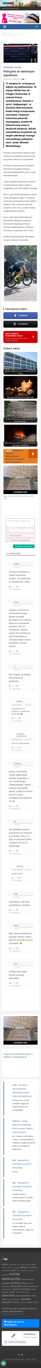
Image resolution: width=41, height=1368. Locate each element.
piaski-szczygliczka (28, 1279)
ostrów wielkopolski (15, 496)
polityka (23, 1283)
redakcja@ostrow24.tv (13, 1314)
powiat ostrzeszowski (21, 1289)
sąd (9, 1299)
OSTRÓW (17, 67)
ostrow (19, 79)
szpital (4, 1299)
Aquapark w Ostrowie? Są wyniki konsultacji (21, 1164)
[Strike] (16, 527)
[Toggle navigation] (5, 26)
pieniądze (6, 1283)
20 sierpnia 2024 (9, 79)
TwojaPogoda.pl (19, 1057)
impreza (9, 1267)
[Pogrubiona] (7, 527)
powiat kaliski (16, 1286)
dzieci (33, 1264)
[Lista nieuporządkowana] (21, 527)
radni (17, 1292)
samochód (8, 1295)
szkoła (33, 1296)
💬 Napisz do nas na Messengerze (14, 1323)
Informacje (8, 67)
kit (21, 870)
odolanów (5, 1275)
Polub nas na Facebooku (17, 1342)
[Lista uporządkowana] (18, 527)
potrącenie (5, 1286)
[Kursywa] (10, 527)
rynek (27, 1292)
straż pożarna (23, 1295)
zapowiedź (7, 1302)
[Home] (8, 33)
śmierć (30, 1302)
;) (21, 705)
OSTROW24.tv (29, 1334)
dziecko (4, 1267)
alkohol (5, 1264)
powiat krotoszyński (30, 1286)
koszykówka (5, 1270)
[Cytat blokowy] (24, 527)
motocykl (24, 1270)
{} (32, 528)
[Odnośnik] (29, 527)
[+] (7, 530)
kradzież (13, 1270)
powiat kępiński (6, 1289)
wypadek (25, 1299)
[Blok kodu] (27, 527)
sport (5, 498)
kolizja (23, 1267)
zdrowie (16, 1302)
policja (25, 496)
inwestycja (16, 1267)
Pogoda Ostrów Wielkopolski (17, 1054)
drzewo (27, 1264)
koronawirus (33, 1267)
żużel (36, 1302)
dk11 (18, 1264)
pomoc (30, 1283)
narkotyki (31, 1270)
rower (31, 496)
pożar (12, 1291)
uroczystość (15, 1299)
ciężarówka (12, 1265)
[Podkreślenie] (13, 527)
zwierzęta (23, 1302)
